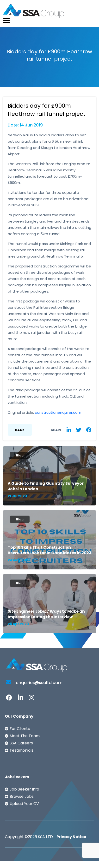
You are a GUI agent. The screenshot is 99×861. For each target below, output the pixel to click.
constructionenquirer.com (58, 412)
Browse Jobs (22, 796)
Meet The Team (25, 736)
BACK (20, 429)
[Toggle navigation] (6, 20)
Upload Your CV (24, 803)
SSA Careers (21, 743)
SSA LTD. (46, 837)
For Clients (20, 728)
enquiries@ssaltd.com (38, 683)
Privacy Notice (71, 837)
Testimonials (21, 750)
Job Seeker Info (24, 789)
